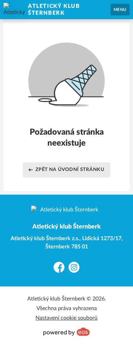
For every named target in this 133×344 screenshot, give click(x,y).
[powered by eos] (66, 332)
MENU (120, 10)
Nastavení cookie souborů (66, 318)
